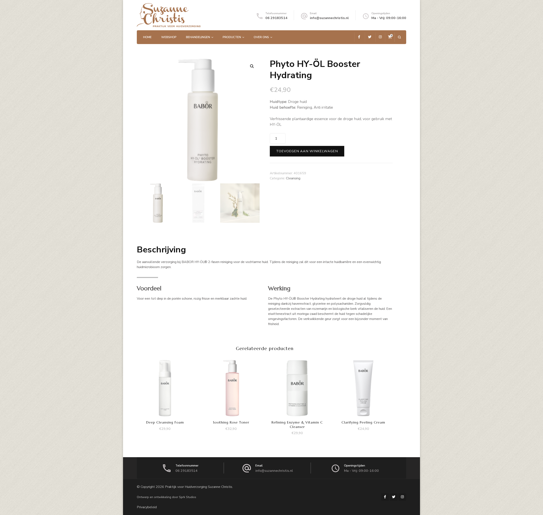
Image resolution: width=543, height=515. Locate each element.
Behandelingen (198, 37)
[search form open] (399, 37)
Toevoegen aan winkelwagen (307, 151)
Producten (232, 37)
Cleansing (293, 178)
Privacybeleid (147, 507)
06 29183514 (276, 18)
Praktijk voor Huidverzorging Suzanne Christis (198, 487)
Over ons (261, 37)
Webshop (168, 37)
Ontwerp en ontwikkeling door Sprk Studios (166, 497)
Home (147, 37)
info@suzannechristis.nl (329, 18)
